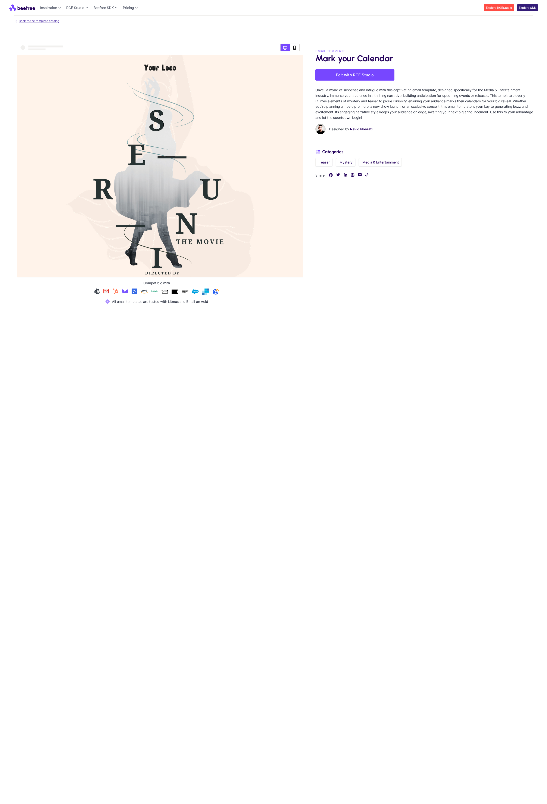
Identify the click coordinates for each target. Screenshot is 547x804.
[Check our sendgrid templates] (205, 292)
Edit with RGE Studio (355, 75)
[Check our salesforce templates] (195, 292)
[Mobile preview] (295, 47)
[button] (51, 7)
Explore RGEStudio (499, 7)
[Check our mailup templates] (185, 292)
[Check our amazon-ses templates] (144, 292)
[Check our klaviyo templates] (174, 292)
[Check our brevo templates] (154, 292)
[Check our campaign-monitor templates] (125, 292)
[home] (22, 7)
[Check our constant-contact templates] (215, 292)
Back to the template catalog (39, 21)
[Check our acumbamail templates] (164, 292)
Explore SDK (527, 7)
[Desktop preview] (285, 47)
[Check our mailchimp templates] (97, 292)
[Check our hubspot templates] (116, 292)
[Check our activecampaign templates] (134, 292)
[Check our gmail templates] (106, 292)
